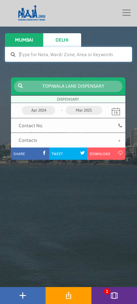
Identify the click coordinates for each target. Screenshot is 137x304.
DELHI (62, 40)
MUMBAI (24, 40)
